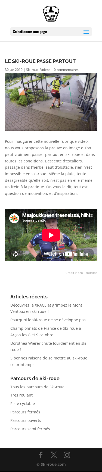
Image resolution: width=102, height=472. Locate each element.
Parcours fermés (25, 411)
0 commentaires (66, 69)
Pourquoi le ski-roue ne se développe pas (48, 319)
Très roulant (21, 395)
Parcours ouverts (25, 420)
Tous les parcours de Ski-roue (37, 386)
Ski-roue (32, 69)
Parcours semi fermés (30, 428)
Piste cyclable (22, 403)
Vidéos (45, 69)
